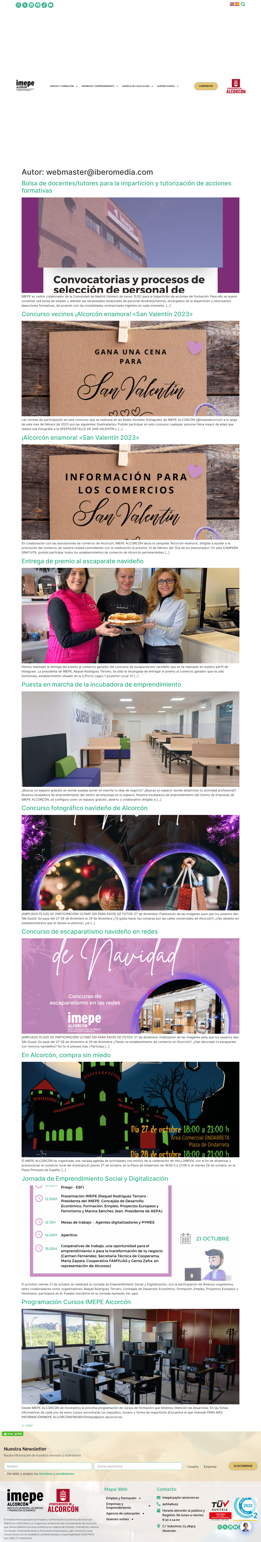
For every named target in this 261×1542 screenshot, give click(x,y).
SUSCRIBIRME (243, 1466)
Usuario (193, 1466)
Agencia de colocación (135, 86)
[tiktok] (44, 5)
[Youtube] (50, 5)
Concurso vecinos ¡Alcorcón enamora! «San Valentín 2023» (107, 314)
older (27, 1425)
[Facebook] (38, 5)
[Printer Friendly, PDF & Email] (12, 1435)
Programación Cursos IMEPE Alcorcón (76, 1302)
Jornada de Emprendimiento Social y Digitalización (95, 1178)
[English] (232, 4)
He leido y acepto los (40, 1474)
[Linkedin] (31, 5)
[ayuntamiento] (235, 86)
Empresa (210, 1466)
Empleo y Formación (62, 86)
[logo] (25, 85)
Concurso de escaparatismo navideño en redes (90, 931)
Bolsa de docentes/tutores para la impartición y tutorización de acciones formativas (126, 186)
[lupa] (243, 4)
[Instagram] (18, 5)
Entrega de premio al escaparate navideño (82, 561)
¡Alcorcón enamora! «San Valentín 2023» (80, 437)
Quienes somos (166, 86)
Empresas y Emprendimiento (98, 86)
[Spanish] (237, 4)
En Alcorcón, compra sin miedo (66, 1055)
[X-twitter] (25, 5)
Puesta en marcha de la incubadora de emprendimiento (101, 684)
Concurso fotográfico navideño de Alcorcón (85, 808)
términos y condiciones (56, 1474)
